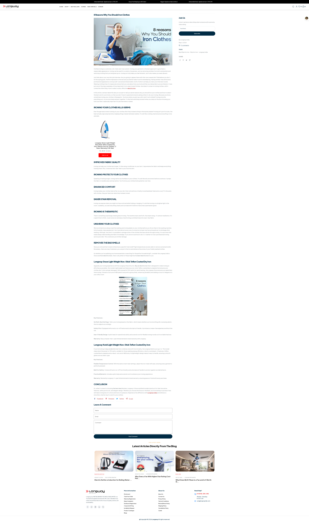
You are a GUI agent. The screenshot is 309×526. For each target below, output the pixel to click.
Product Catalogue (129, 510)
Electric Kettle (99, 474)
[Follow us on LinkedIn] (99, 506)
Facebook (100, 399)
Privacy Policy (162, 499)
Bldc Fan (178, 474)
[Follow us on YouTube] (95, 506)
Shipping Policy (162, 506)
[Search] (293, 6)
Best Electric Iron (184, 52)
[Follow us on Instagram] (91, 506)
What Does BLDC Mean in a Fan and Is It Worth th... (193, 481)
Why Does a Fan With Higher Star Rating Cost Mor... (152, 477)
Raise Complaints (128, 501)
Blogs (125, 513)
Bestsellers (75, 6)
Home (61, 6)
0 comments (185, 45)
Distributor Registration (130, 503)
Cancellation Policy (163, 508)
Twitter (121, 399)
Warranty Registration (130, 499)
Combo (83, 6)
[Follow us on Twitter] (103, 506)
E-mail (131, 399)
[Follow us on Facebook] (87, 506)
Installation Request (129, 508)
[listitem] (180, 60)
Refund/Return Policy (164, 503)
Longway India (203, 52)
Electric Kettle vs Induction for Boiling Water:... (113, 480)
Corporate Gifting (129, 506)
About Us (160, 494)
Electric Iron (194, 52)
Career (100, 6)
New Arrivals (92, 6)
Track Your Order (128, 496)
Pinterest (111, 399)
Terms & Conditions (163, 501)
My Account (127, 494)
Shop (66, 6)
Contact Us (161, 496)
